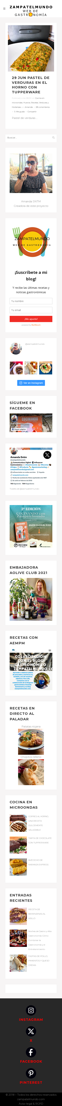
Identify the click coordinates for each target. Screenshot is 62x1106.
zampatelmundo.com (31, 1099)
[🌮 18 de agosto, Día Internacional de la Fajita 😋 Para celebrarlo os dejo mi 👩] (30, 367)
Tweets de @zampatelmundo (24, 488)
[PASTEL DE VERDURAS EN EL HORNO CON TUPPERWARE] (31, 48)
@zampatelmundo (35, 344)
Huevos (26, 102)
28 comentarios (43, 107)
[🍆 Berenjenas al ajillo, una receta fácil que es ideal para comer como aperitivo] (16, 367)
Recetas (34, 102)
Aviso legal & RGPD (31, 1103)
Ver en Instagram (33, 382)
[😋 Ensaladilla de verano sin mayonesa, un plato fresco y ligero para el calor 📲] (45, 367)
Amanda (29, 107)
